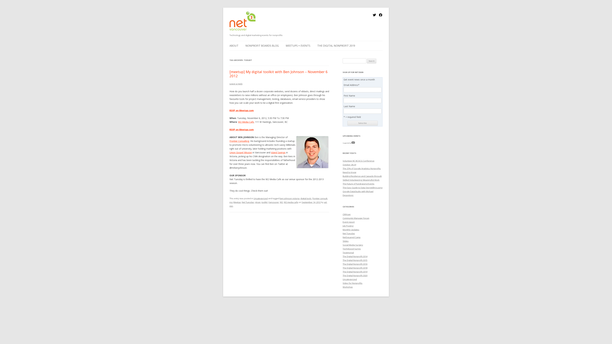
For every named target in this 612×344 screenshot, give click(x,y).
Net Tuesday (248, 202)
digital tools (305, 198)
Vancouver (273, 202)
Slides (346, 241)
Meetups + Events (298, 45)
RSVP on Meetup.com (241, 110)
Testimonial (348, 252)
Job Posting (348, 225)
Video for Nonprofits (352, 283)
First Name (349, 96)
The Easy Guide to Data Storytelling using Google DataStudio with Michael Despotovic (362, 191)
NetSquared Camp (352, 237)
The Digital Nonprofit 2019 (336, 45)
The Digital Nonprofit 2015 (355, 260)
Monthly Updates (351, 229)
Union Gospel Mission (240, 152)
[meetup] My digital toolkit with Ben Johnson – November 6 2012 (278, 73)
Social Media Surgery (353, 245)
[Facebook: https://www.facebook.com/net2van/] (380, 16)
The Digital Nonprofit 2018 (355, 267)
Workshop (348, 287)
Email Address (351, 85)
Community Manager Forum (356, 218)
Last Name (349, 106)
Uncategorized (261, 198)
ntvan (258, 202)
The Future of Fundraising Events (358, 183)
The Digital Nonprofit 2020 (355, 275)
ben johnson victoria (289, 198)
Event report (349, 222)
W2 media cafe (291, 202)
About (233, 45)
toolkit (264, 202)
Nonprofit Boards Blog (262, 45)
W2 (281, 202)
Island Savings (278, 152)
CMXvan (347, 214)
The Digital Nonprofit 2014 (355, 256)
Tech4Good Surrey (352, 248)
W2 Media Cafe (246, 121)
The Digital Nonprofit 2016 (355, 264)
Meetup (237, 202)
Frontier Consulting (239, 141)
